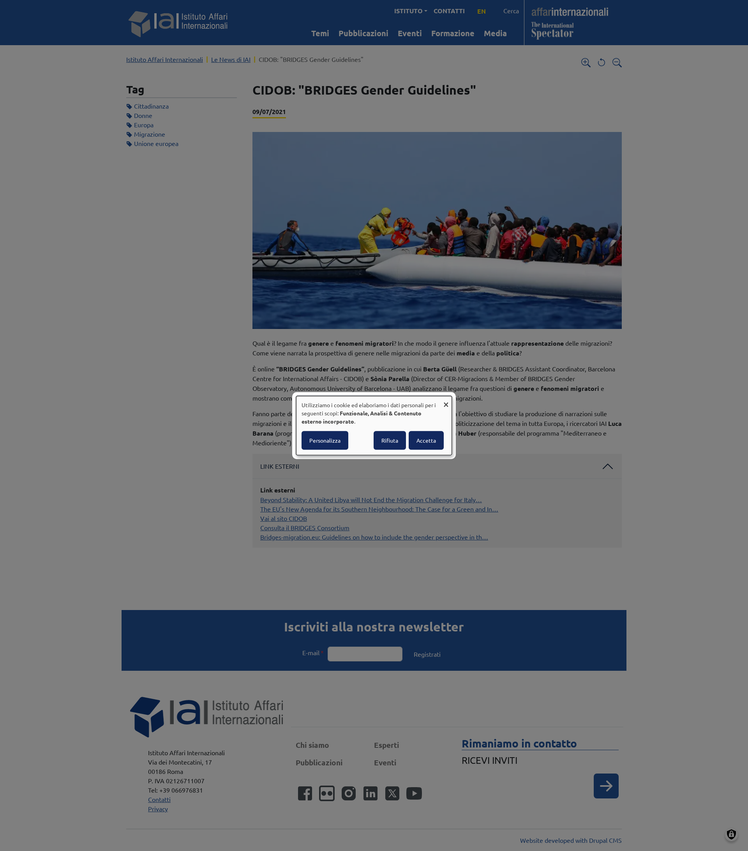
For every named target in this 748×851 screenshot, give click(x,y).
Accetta (426, 440)
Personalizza (324, 440)
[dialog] (374, 425)
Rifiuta (389, 440)
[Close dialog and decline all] (446, 401)
